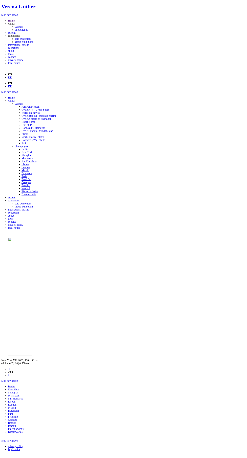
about (11, 50)
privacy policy (15, 60)
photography (21, 29)
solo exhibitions (23, 38)
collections (13, 47)
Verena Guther (18, 7)
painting (19, 26)
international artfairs (18, 44)
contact (12, 56)
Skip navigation (9, 14)
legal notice (14, 63)
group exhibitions (24, 41)
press (10, 53)
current (11, 32)
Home (11, 20)
